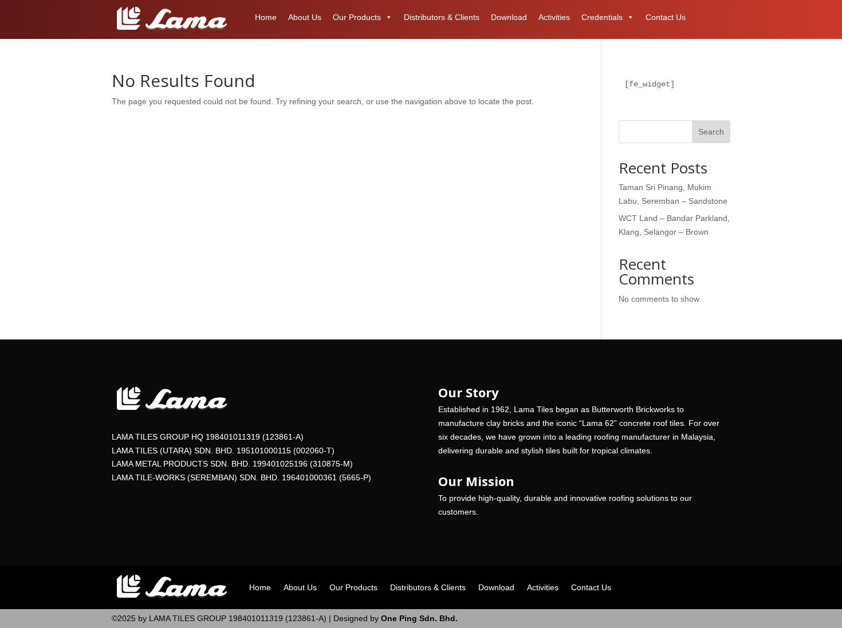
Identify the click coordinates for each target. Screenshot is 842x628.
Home (266, 17)
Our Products (357, 17)
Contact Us (666, 17)
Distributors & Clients (441, 17)
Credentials (602, 17)
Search (711, 131)
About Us (304, 17)
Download (509, 17)
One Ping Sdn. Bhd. (418, 618)
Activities (554, 17)
